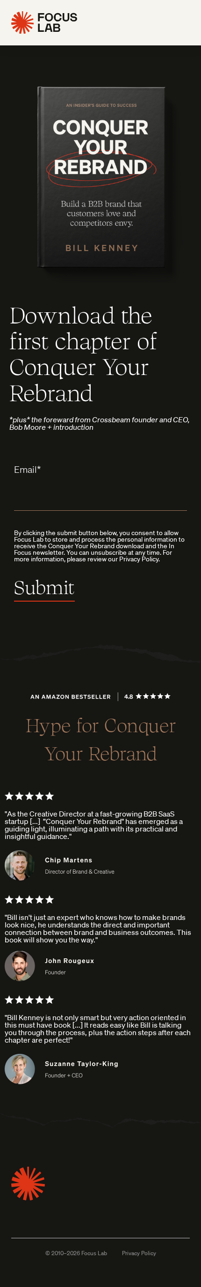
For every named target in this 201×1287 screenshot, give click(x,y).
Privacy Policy (139, 1253)
